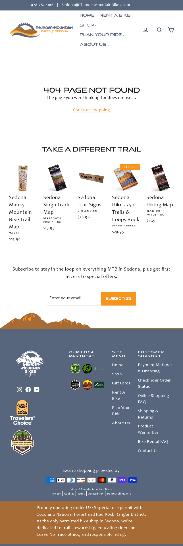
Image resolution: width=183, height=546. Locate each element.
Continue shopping (91, 110)
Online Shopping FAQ (153, 399)
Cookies (69, 494)
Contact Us (148, 451)
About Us (121, 423)
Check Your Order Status (154, 384)
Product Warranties (148, 430)
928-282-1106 (42, 5)
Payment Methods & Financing (155, 368)
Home (117, 365)
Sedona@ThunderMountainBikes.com (96, 5)
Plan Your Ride (121, 411)
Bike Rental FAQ (153, 442)
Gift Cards (121, 384)
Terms (81, 494)
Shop (117, 374)
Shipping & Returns (148, 414)
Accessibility (96, 494)
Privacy (56, 494)
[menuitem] (87, 15)
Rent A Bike (118, 396)
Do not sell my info (119, 494)
